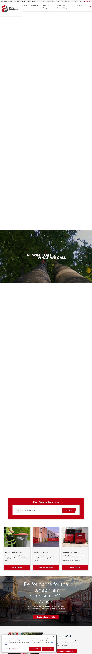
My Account (87, 1)
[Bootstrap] (10, 6)
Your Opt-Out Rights (12, 649)
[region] (29, 644)
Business (24, 6)
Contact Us (59, 1)
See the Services (46, 567)
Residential (35, 6)
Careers (67, 1)
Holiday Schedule (48, 1)
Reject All (35, 649)
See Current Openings (63, 651)
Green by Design (46, 7)
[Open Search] (90, 7)
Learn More (17, 567)
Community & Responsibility (62, 7)
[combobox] (41, 510)
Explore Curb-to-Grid (46, 617)
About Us (78, 6)
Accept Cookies (48, 649)
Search (69, 510)
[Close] (54, 637)
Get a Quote (76, 1)
